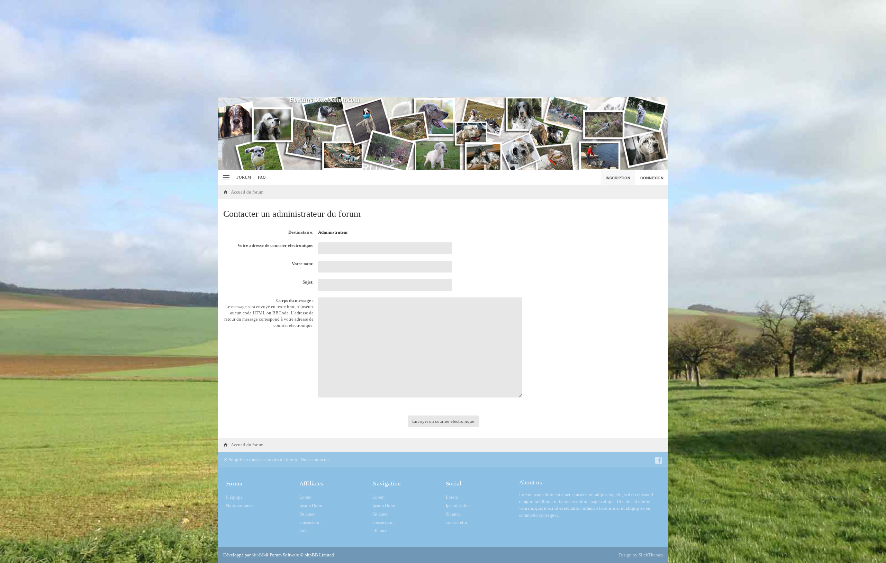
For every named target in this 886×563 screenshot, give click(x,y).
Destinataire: (301, 232)
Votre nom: (303, 263)
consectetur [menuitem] (310, 522)
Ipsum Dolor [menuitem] (311, 505)
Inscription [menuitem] (618, 177)
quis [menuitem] (303, 530)
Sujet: (308, 282)
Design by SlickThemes (640, 554)
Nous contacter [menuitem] (315, 459)
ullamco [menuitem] (380, 530)
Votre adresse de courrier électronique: (275, 245)
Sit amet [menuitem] (307, 514)
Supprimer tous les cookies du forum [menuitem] (262, 459)
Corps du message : (295, 300)
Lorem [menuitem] (305, 497)
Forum (243, 177)
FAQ (262, 177)
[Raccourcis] (225, 177)
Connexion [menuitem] (651, 177)
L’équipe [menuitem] (234, 497)
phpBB (258, 554)
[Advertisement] (443, 48)
